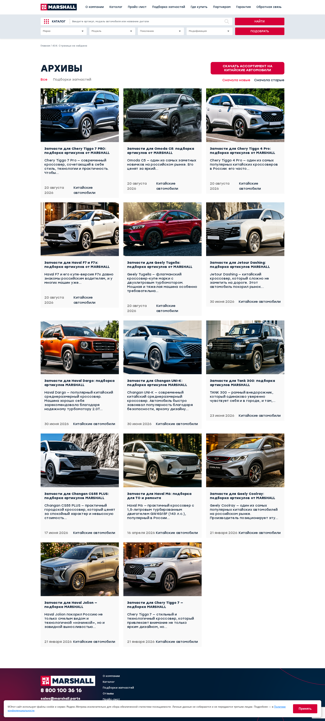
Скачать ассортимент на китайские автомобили (248, 68)
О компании (94, 7)
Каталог (115, 7)
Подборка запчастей (168, 7)
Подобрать (260, 31)
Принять (305, 708)
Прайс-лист (137, 7)
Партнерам (222, 7)
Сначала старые (269, 80)
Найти (259, 21)
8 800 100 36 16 (61, 690)
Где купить (199, 7)
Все (44, 79)
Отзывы (108, 693)
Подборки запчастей (72, 79)
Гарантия (243, 7)
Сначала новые (236, 80)
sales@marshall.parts (60, 699)
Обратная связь (269, 7)
